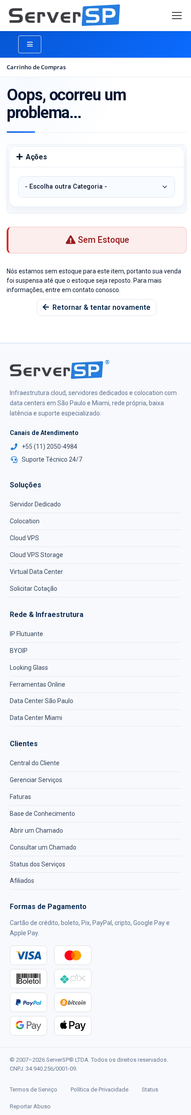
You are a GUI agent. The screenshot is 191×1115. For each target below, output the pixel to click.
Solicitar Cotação (33, 588)
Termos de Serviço (33, 1089)
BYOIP (19, 650)
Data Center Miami (36, 717)
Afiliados (22, 880)
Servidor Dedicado (35, 504)
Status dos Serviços (37, 864)
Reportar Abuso (30, 1106)
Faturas (20, 796)
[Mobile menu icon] (176, 15)
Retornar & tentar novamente (100, 307)
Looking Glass (29, 667)
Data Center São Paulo (41, 700)
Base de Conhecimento (42, 813)
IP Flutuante (26, 633)
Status (150, 1089)
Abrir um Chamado (36, 830)
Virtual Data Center (36, 571)
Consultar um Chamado (43, 847)
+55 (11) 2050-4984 (49, 446)
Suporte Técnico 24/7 (52, 459)
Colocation (25, 521)
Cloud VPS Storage (36, 554)
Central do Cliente (35, 763)
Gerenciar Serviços (36, 779)
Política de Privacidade (99, 1089)
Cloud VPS (24, 538)
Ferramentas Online (37, 684)
